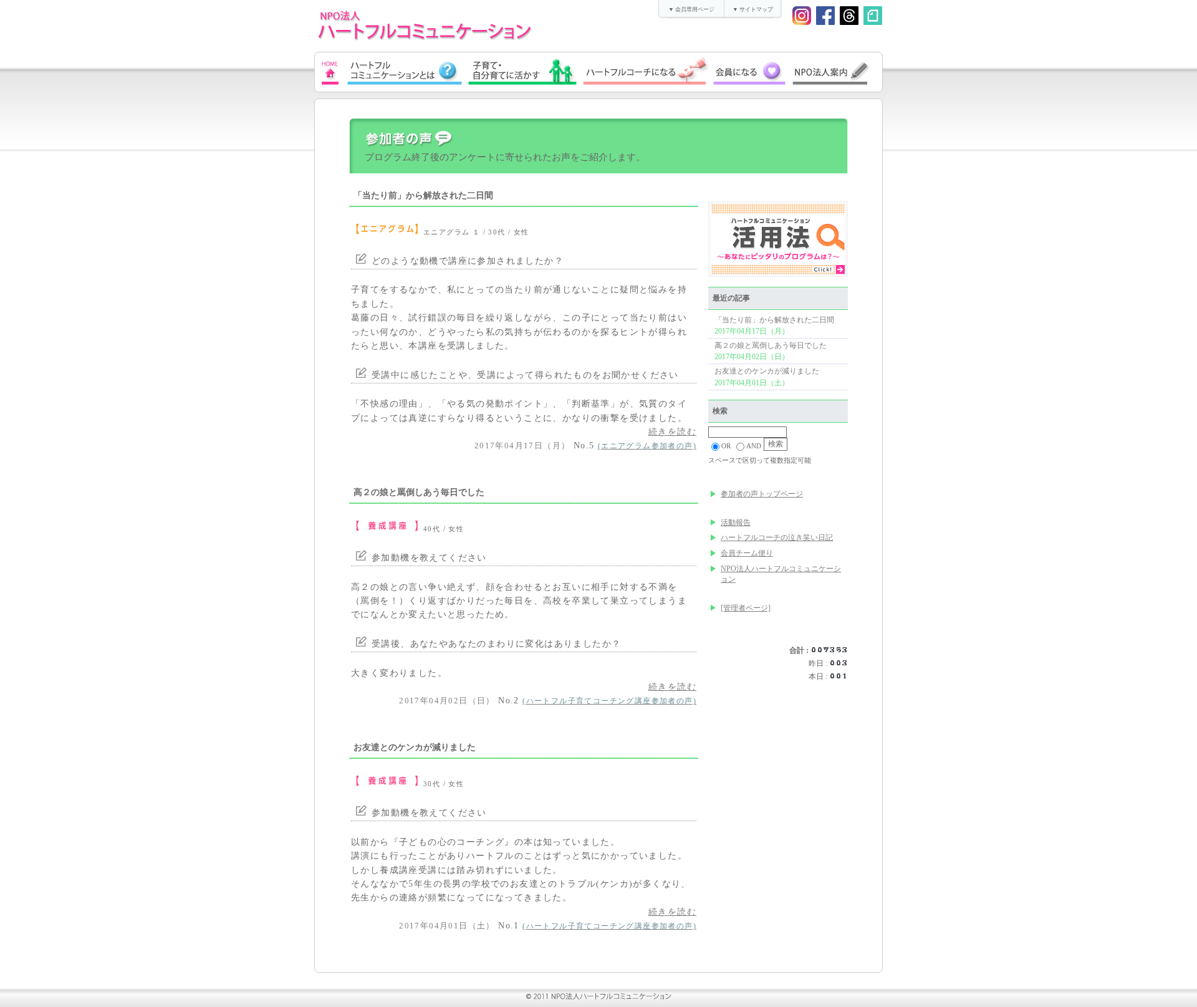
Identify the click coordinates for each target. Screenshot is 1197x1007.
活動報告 (736, 522)
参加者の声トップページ (762, 493)
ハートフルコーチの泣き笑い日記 (777, 537)
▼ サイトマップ (753, 9)
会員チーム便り (747, 553)
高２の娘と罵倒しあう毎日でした (770, 345)
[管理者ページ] (746, 608)
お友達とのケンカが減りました (766, 371)
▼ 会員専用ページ (691, 9)
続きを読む (672, 431)
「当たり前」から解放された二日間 (774, 320)
